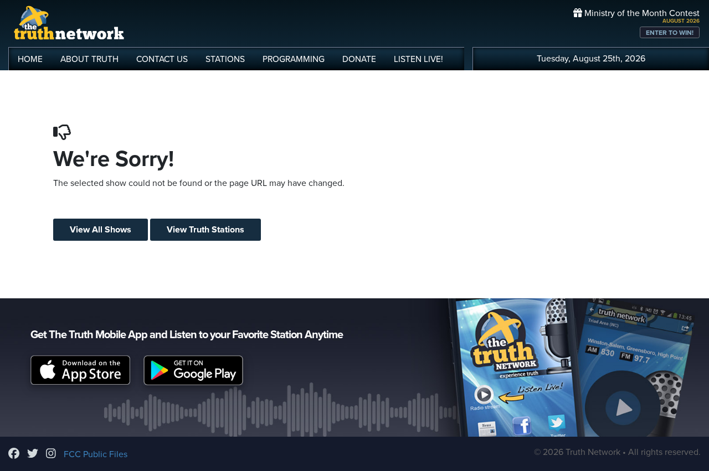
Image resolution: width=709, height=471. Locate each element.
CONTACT (162, 59)
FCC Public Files (95, 454)
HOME (30, 59)
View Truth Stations (205, 229)
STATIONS (225, 59)
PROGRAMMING (294, 59)
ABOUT (89, 59)
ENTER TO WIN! (669, 33)
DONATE (359, 59)
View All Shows (100, 229)
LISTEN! (418, 59)
